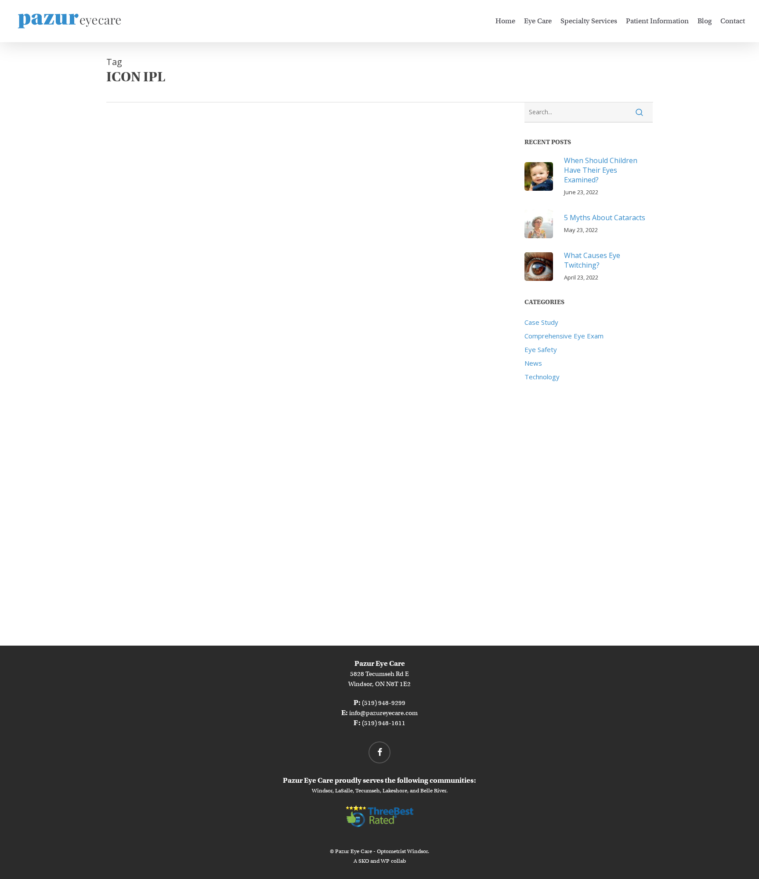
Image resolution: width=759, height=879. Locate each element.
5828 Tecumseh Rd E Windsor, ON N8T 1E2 (379, 674)
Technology (542, 376)
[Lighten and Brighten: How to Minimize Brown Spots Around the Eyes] (171, 584)
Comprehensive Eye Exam (564, 335)
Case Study (541, 322)
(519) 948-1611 (383, 723)
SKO (363, 860)
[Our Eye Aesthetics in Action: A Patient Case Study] (171, 452)
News (533, 363)
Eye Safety (540, 349)
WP (385, 860)
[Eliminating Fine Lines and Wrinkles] (171, 192)
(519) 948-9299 (383, 703)
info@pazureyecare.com (383, 713)
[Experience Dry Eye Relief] (171, 322)
